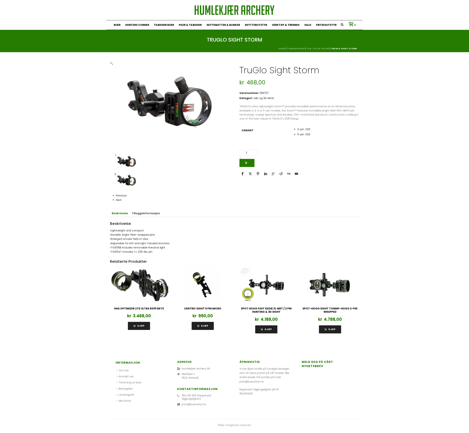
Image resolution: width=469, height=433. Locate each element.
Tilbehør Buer (164, 25)
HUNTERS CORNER (137, 25)
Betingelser (126, 389)
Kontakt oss (126, 376)
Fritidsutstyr (326, 25)
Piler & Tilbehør (190, 25)
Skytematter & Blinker (223, 25)
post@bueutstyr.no (194, 404)
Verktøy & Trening (286, 25)
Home (281, 48)
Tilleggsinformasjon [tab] (146, 213)
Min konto (125, 401)
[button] (111, 63)
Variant (247, 130)
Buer (117, 25)
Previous (121, 195)
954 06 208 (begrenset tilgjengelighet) (196, 397)
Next (119, 200)
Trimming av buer (130, 382)
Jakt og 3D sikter (318, 48)
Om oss (124, 370)
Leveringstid (126, 395)
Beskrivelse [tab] (120, 213)
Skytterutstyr (256, 25)
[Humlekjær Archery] (234, 10)
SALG (307, 25)
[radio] (327, 129)
